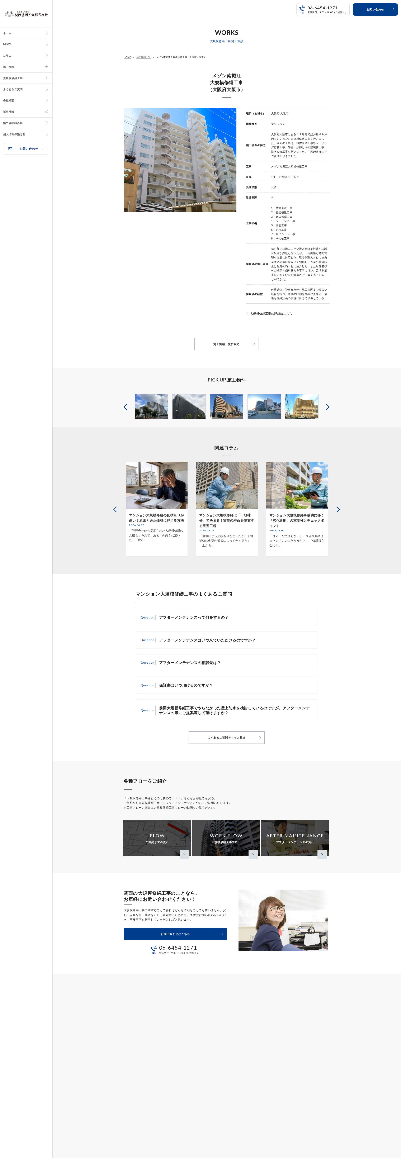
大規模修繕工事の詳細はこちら (271, 313)
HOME (127, 57)
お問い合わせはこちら (175, 934)
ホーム (7, 33)
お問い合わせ (28, 148)
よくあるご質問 (13, 89)
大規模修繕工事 (13, 78)
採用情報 (8, 111)
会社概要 (8, 100)
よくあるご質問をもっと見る (227, 737)
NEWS (7, 44)
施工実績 (8, 66)
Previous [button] (126, 406)
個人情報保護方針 (14, 134)
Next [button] (327, 406)
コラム (7, 55)
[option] (151, 406)
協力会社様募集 (13, 123)
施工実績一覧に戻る (226, 344)
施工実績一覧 (143, 57)
